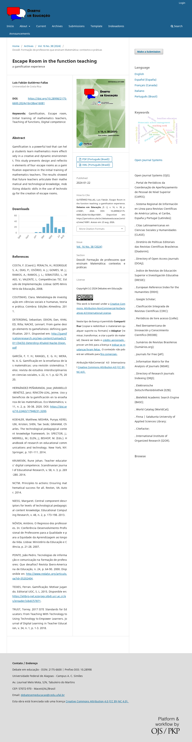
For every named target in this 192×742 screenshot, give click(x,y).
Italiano (139, 91)
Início (10, 26)
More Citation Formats (91, 228)
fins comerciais (108, 354)
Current (41, 26)
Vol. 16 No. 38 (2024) (49, 46)
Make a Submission (148, 51)
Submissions (77, 26)
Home (15, 46)
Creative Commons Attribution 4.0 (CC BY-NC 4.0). (97, 701)
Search (178, 26)
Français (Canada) (146, 85)
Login (182, 2)
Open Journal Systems (148, 160)
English (139, 74)
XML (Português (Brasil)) (96, 164)
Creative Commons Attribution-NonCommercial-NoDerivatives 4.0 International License (100, 308)
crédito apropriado (114, 340)
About (24, 26)
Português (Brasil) (146, 96)
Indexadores (116, 26)
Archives (57, 26)
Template (96, 26)
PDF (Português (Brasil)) (96, 159)
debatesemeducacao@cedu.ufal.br (43, 695)
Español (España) (145, 79)
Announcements (19, 33)
